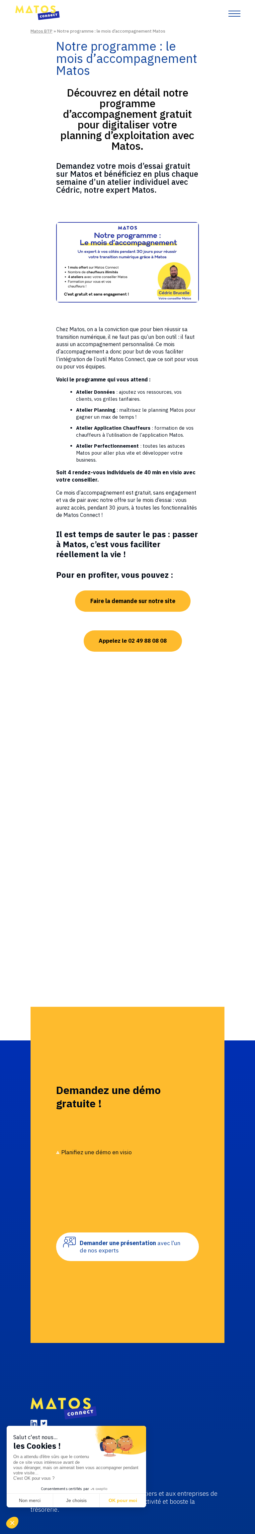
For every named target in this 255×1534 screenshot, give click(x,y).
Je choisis (76, 1500)
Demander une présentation (130, 1246)
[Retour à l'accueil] (37, 18)
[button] (14, 1523)
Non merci (30, 1500)
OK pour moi (123, 1500)
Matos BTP (41, 31)
